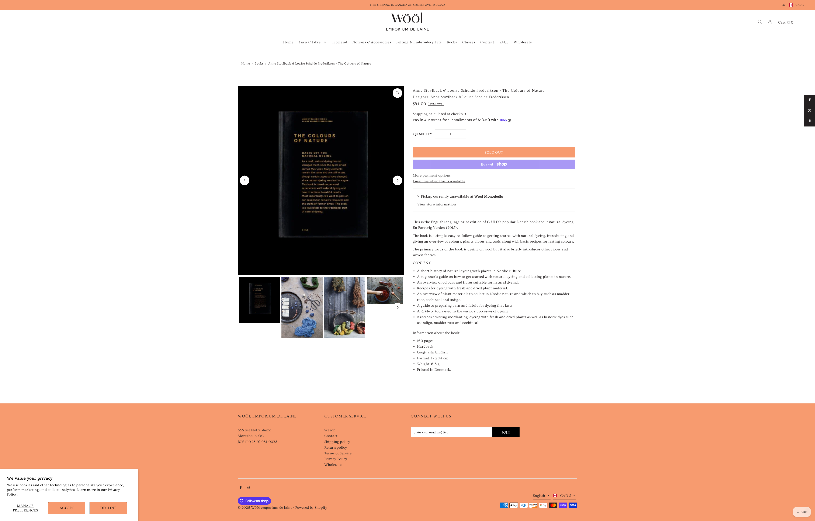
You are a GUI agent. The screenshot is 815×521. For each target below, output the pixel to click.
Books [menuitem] (452, 42)
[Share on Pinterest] (809, 121)
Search (330, 430)
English (539, 496)
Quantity (422, 134)
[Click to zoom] (397, 93)
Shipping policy (337, 442)
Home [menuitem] (288, 42)
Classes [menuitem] (468, 42)
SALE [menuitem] (503, 42)
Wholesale (333, 465)
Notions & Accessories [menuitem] (371, 42)
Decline (108, 508)
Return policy (335, 447)
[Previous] (244, 180)
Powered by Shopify (311, 508)
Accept (67, 508)
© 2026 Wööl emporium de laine (265, 508)
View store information (436, 204)
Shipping (420, 114)
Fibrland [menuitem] (339, 42)
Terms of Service (338, 453)
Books (259, 63)
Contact (331, 436)
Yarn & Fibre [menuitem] (310, 42)
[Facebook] (241, 488)
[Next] (397, 180)
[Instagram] (248, 488)
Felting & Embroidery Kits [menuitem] (418, 42)
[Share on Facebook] (809, 100)
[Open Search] (760, 21)
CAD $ (799, 4)
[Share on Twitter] (809, 110)
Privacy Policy (335, 459)
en (783, 4)
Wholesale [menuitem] (523, 42)
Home (245, 63)
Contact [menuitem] (487, 42)
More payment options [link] (432, 175)
